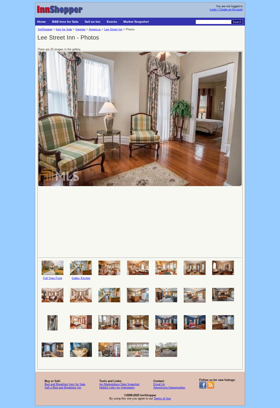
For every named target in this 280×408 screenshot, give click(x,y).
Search (237, 22)
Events (112, 21)
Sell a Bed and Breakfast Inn (63, 387)
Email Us (159, 384)
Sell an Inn (92, 21)
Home (41, 21)
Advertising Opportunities (169, 387)
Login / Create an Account (226, 9)
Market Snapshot (136, 21)
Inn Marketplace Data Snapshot (119, 384)
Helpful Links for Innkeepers (117, 387)
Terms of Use (162, 398)
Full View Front (52, 278)
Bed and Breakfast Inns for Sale (65, 384)
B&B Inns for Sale (65, 21)
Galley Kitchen (81, 278)
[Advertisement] (140, 221)
